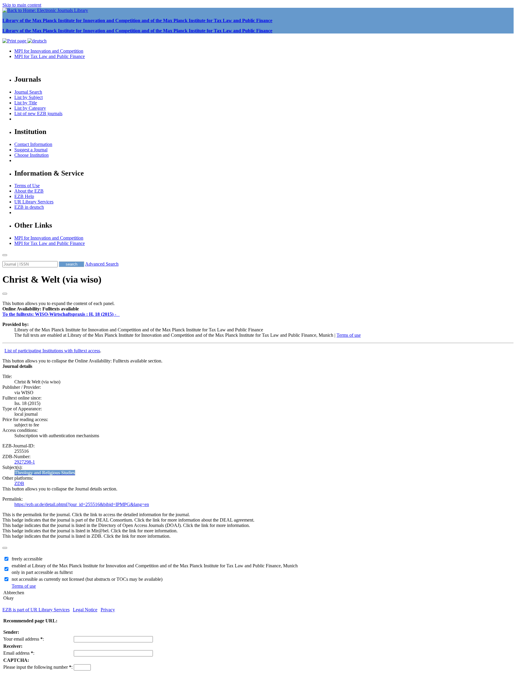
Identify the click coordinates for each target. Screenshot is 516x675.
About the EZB (29, 190)
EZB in (29, 207)
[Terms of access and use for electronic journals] (118, 314)
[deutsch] (37, 40)
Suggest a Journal (30, 149)
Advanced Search (102, 263)
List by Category (30, 108)
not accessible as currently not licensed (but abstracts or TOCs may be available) (87, 579)
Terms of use (349, 335)
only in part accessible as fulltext (42, 572)
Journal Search (28, 92)
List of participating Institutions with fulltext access (52, 350)
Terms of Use (27, 185)
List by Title (25, 102)
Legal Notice (85, 609)
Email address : (18, 653)
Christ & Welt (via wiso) (52, 279)
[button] (40, 308)
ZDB (19, 483)
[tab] (258, 309)
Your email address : (23, 639)
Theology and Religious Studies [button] (45, 472)
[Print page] (14, 40)
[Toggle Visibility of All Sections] (4, 294)
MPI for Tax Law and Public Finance (49, 56)
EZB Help (24, 196)
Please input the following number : (38, 667)
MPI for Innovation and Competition (48, 51)
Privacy (108, 609)
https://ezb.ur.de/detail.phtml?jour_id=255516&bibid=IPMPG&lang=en (81, 504)
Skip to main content (21, 4)
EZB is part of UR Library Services (36, 609)
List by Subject (28, 97)
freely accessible (27, 558)
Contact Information (33, 144)
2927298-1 (24, 461)
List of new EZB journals (38, 113)
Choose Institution (31, 155)
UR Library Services (33, 201)
